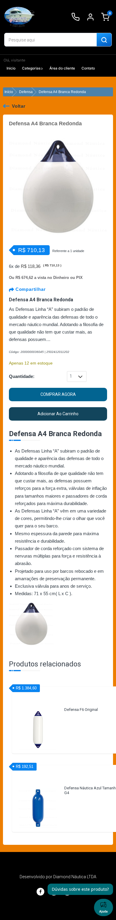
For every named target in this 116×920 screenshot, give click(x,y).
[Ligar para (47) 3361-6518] (75, 17)
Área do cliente (62, 68)
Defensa (26, 92)
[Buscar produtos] (104, 40)
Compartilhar (30, 289)
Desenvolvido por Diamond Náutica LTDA (58, 876)
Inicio (11, 68)
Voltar (19, 106)
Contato (88, 68)
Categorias (31, 68)
